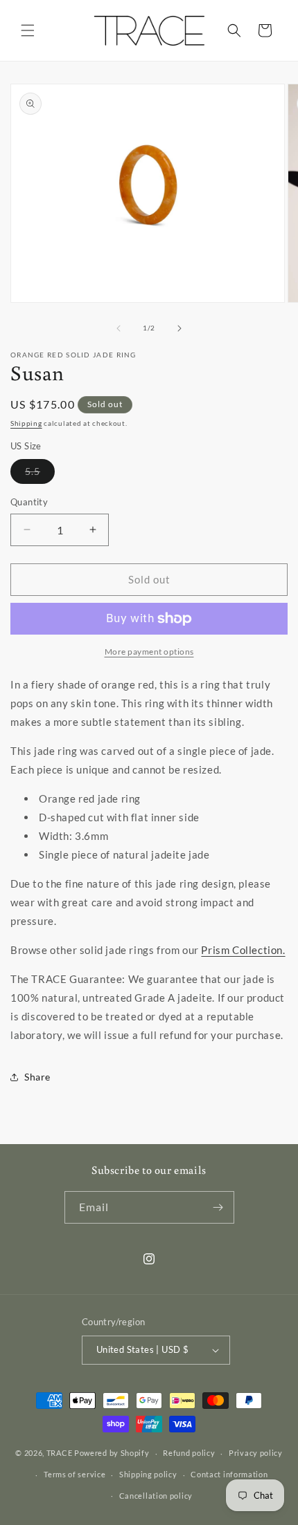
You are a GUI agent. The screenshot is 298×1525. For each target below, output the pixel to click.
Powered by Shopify (112, 1452)
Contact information (229, 1474)
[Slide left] (118, 328)
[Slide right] (179, 328)
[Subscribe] (218, 1207)
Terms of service (74, 1474)
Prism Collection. (243, 950)
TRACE (59, 1452)
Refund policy (189, 1452)
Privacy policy (256, 1452)
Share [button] (37, 1077)
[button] (27, 30)
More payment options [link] (149, 651)
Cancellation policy (156, 1495)
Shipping (26, 423)
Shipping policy (148, 1474)
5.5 (40, 474)
